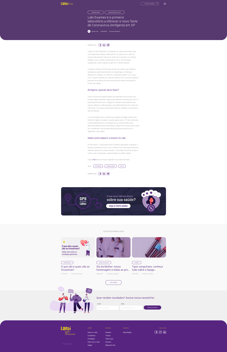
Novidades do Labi (114, 12)
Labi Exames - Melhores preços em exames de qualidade (67, 3)
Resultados (127, 332)
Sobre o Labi (92, 332)
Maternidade (67, 262)
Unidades (91, 339)
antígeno (98, 166)
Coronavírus (95, 12)
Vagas (90, 345)
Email (122, 304)
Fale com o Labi (94, 342)
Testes (107, 335)
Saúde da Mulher (104, 262)
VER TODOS (113, 282)
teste (122, 166)
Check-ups (109, 339)
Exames (137, 262)
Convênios (91, 335)
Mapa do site (110, 345)
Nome (99, 304)
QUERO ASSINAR (152, 307)
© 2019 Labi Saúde (67, 344)
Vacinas (108, 342)
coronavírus (110, 166)
